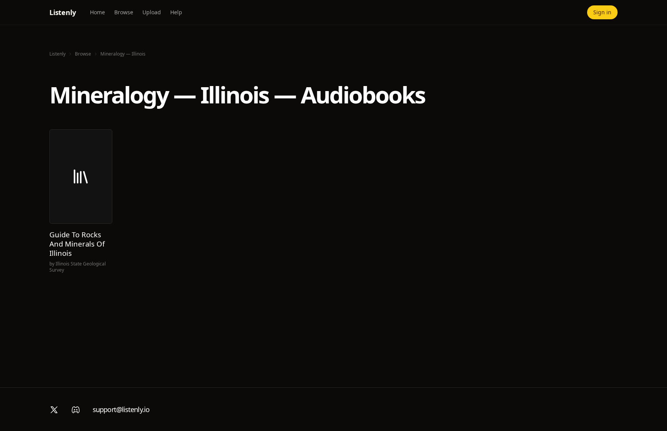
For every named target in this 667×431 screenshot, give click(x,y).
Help (176, 12)
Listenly (62, 12)
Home (97, 12)
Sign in (602, 12)
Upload (151, 12)
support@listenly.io (121, 409)
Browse (123, 12)
